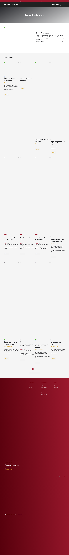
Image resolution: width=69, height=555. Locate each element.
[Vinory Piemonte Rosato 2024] (27, 195)
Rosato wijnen (22, 241)
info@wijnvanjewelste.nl (10, 469)
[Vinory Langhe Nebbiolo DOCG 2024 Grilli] (11, 195)
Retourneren (56, 387)
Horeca (30, 389)
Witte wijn (42, 385)
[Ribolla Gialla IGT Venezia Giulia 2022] (42, 100)
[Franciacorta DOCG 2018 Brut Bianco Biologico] (58, 195)
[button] (6, 95)
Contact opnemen (57, 389)
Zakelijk (55, 382)
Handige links (31, 382)
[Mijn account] (61, 4)
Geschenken (43, 392)
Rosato (42, 389)
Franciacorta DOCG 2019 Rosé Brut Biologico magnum (57, 342)
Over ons (30, 387)
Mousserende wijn (44, 387)
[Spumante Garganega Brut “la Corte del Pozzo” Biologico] (58, 100)
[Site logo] (34, 4)
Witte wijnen (6, 82)
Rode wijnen (6, 241)
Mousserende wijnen (54, 146)
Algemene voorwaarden (58, 385)
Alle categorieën (44, 394)
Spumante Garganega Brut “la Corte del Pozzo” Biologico (58, 142)
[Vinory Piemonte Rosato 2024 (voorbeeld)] (42, 195)
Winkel (30, 385)
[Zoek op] (62, 4)
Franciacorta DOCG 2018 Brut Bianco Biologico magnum (41, 345)
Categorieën (44, 382)
